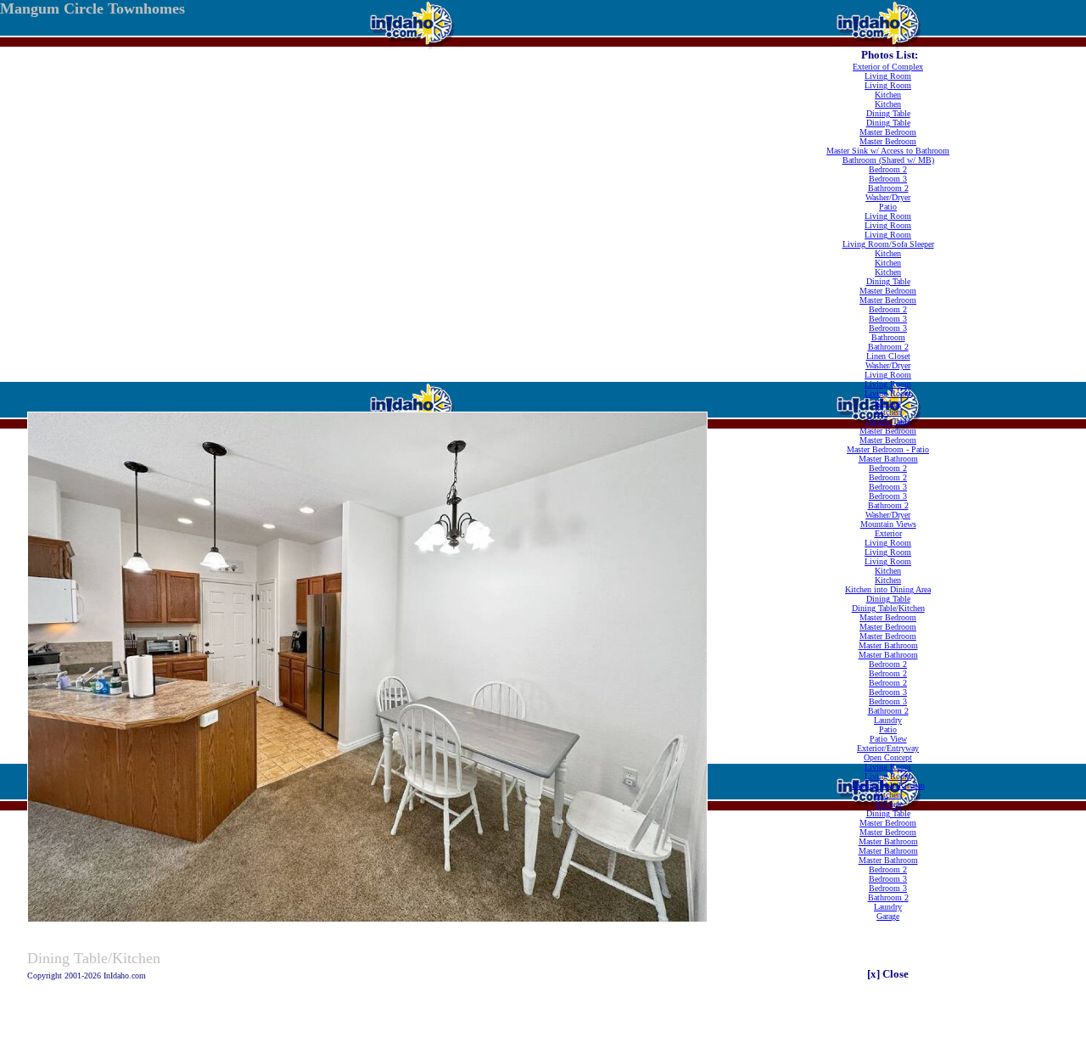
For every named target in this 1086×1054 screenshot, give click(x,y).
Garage (887, 916)
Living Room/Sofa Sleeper (888, 244)
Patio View (888, 738)
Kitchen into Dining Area (888, 589)
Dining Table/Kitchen (888, 608)
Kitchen (888, 94)
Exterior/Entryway (888, 748)
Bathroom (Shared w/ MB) (888, 160)
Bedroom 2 (888, 169)
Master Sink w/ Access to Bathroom (887, 150)
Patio (888, 206)
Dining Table (888, 113)
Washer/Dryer (887, 197)
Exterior (888, 533)
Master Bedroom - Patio (888, 449)
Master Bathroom (888, 458)
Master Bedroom (887, 132)
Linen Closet (888, 356)
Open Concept (888, 757)
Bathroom (888, 337)
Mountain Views (888, 524)
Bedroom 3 (888, 178)
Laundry (888, 720)
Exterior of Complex (888, 66)
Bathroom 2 (888, 188)
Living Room (888, 76)
